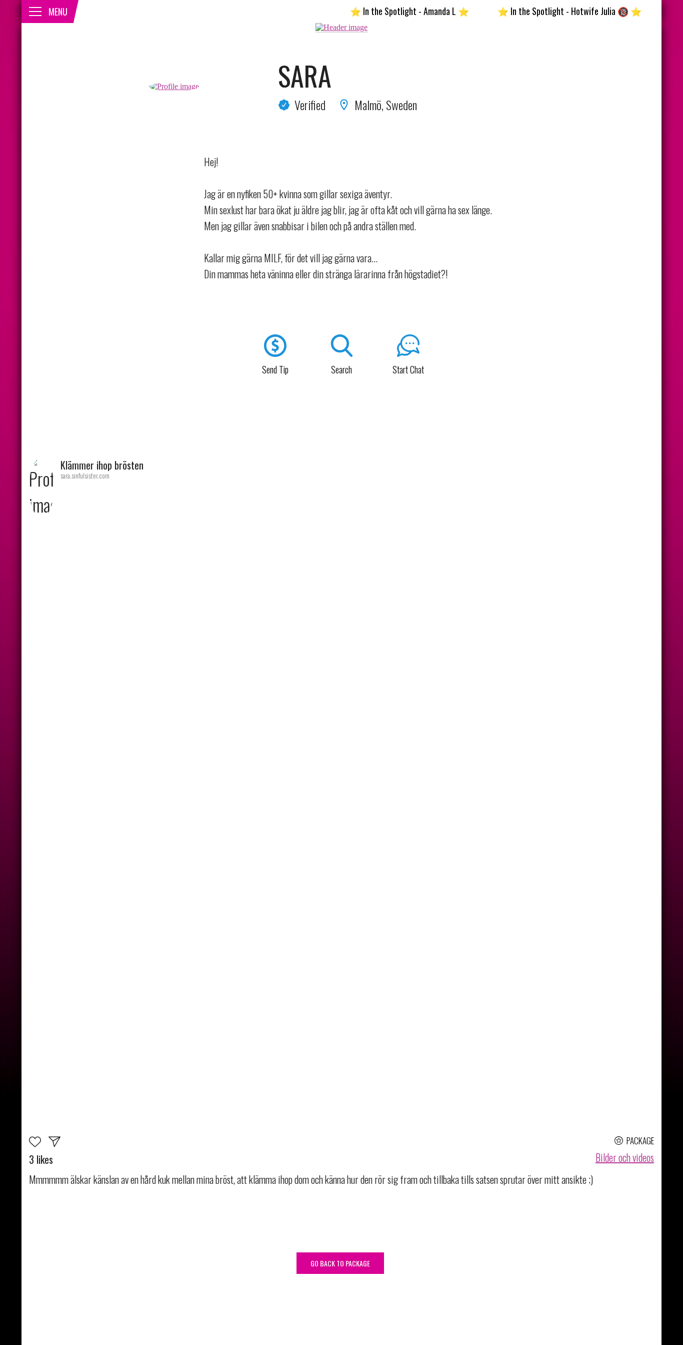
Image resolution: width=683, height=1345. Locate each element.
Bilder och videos (625, 1157)
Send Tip (275, 369)
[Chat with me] (54, 1143)
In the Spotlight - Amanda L (381, 11)
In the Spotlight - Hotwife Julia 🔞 (541, 11)
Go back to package (340, 1263)
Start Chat (408, 369)
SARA (305, 76)
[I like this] (38, 1143)
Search (341, 369)
